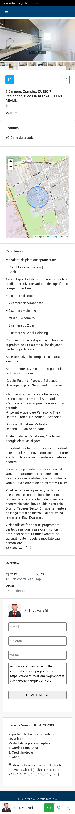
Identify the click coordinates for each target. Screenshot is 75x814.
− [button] (10, 166)
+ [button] (10, 161)
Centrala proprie (22, 137)
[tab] (9, 79)
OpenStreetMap (50, 236)
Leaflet (37, 236)
